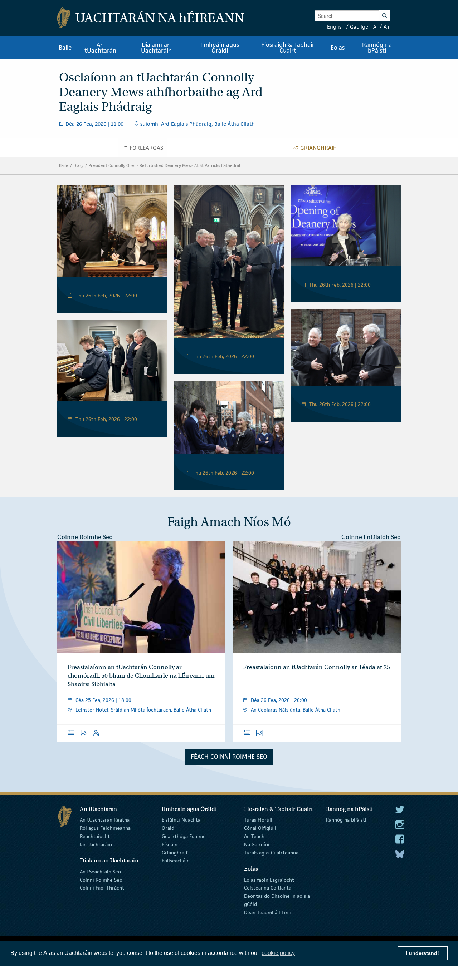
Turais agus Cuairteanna (271, 852)
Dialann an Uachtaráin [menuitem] (156, 47)
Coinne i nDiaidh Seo (371, 537)
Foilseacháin (176, 860)
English (336, 26)
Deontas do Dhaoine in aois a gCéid (277, 900)
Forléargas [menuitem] (148, 149)
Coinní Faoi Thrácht (102, 888)
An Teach (254, 836)
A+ (387, 26)
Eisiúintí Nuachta (181, 820)
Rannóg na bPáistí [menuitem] (377, 47)
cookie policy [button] (278, 953)
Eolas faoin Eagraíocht (269, 879)
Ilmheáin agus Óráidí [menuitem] (219, 47)
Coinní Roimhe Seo (101, 879)
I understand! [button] (422, 953)
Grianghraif (174, 852)
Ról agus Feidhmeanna (105, 828)
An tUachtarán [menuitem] (100, 47)
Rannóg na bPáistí (346, 820)
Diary (78, 165)
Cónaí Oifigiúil (260, 828)
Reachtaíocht (95, 836)
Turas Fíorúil (258, 820)
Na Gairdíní (256, 844)
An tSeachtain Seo (100, 871)
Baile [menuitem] (65, 47)
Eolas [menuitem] (338, 47)
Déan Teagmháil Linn (267, 912)
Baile (63, 165)
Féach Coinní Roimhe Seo (229, 757)
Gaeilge (359, 26)
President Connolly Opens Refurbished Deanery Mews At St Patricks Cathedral (164, 165)
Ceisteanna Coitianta (267, 888)
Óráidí (169, 828)
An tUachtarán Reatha (105, 820)
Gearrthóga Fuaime (184, 836)
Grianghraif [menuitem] (320, 149)
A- (375, 26)
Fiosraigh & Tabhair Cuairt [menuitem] (288, 47)
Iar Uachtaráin (96, 844)
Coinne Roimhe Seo (85, 537)
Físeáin (169, 844)
